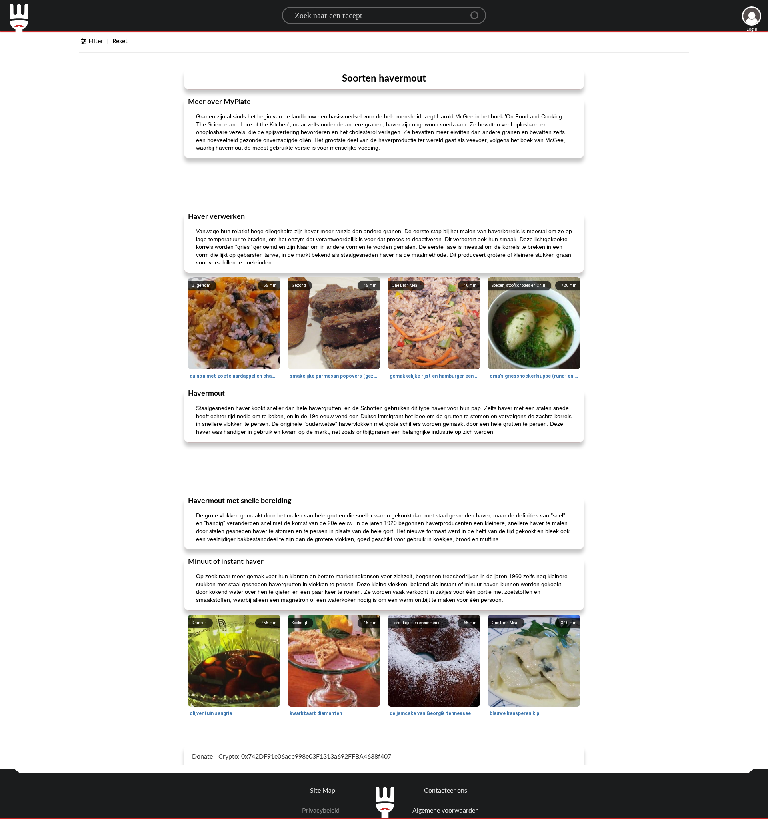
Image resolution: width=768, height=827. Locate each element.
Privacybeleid (321, 810)
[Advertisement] (384, 184)
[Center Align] (477, 12)
